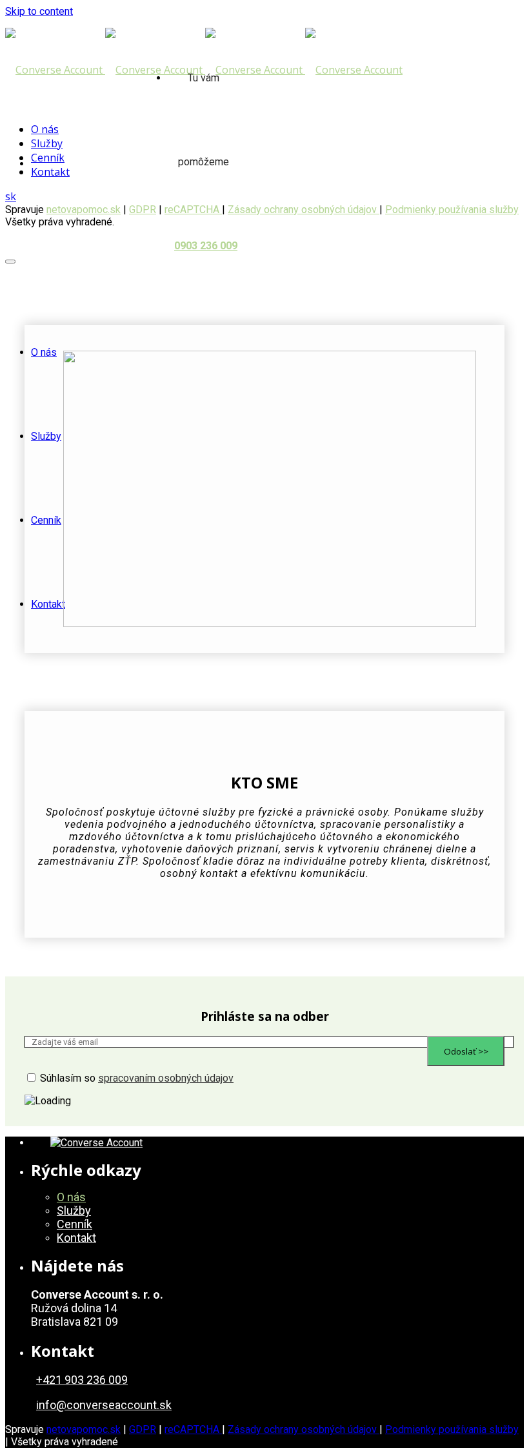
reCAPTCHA (193, 1429)
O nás (44, 352)
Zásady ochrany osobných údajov (303, 209)
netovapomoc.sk (83, 209)
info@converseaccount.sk (104, 1405)
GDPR (142, 1429)
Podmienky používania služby (452, 209)
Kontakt (48, 604)
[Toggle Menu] (10, 261)
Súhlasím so (137, 1078)
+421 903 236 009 (82, 1379)
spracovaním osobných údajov (166, 1078)
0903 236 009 (205, 246)
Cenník (46, 520)
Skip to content (39, 11)
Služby (46, 436)
